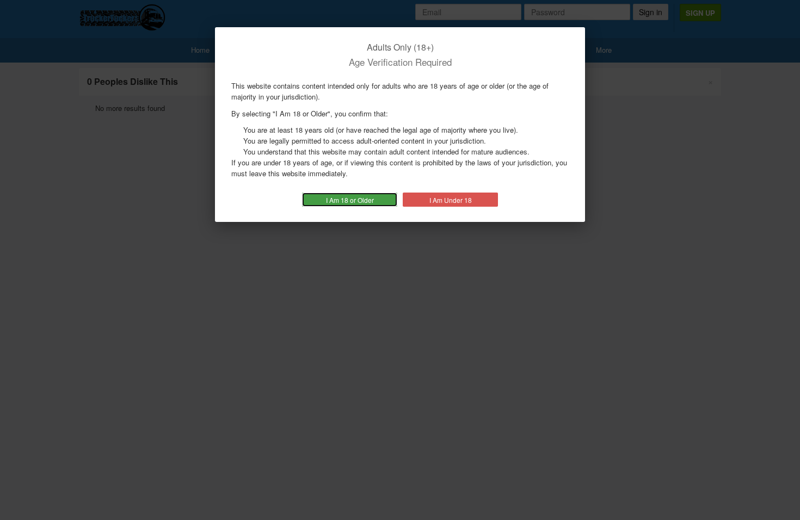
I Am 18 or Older (350, 200)
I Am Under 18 (450, 200)
